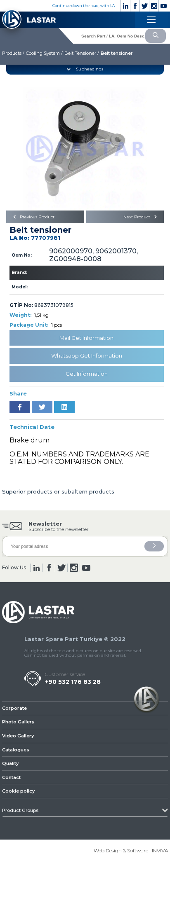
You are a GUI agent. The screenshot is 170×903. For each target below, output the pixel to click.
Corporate (14, 708)
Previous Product (36, 217)
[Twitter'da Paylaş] (42, 407)
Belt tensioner (116, 53)
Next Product (137, 217)
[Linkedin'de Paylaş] (64, 407)
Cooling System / (44, 53)
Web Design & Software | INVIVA (131, 850)
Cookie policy (18, 791)
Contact (11, 777)
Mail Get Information (86, 338)
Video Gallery (18, 736)
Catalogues (15, 750)
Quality (10, 763)
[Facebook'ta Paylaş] (19, 407)
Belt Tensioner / (81, 53)
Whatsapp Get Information (86, 355)
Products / (13, 53)
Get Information (87, 373)
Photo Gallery (18, 722)
